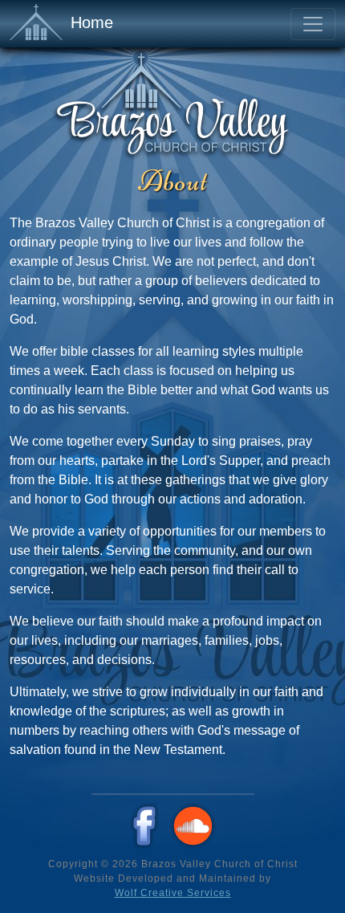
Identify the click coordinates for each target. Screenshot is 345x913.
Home (92, 22)
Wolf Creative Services (173, 893)
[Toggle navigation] (312, 24)
